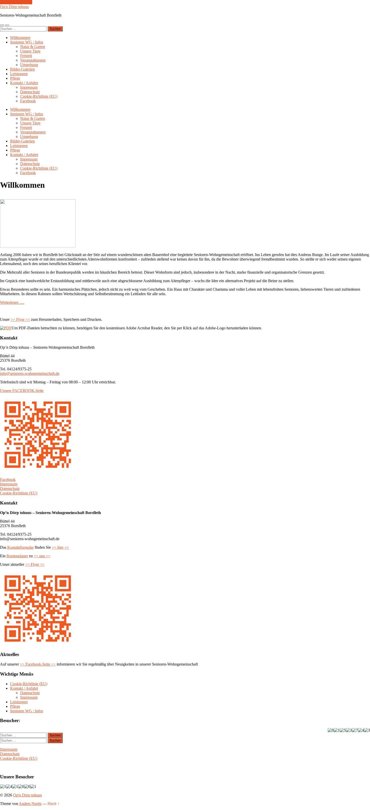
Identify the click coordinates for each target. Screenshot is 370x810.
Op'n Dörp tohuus (14, 7)
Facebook (28, 101)
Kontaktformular (20, 547)
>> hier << (60, 547)
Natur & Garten (32, 46)
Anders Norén (30, 803)
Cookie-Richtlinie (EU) (38, 96)
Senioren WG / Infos (26, 42)
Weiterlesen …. (12, 302)
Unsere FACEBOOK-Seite (22, 390)
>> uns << (42, 556)
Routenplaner (17, 556)
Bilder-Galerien (22, 69)
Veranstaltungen (33, 60)
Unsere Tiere (30, 51)
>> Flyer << (20, 319)
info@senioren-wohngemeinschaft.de (29, 373)
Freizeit (26, 56)
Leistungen (19, 74)
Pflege (15, 78)
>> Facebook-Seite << (38, 664)
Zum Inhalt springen (16, 2)
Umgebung (29, 65)
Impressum (29, 87)
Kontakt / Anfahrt (24, 83)
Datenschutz (30, 92)
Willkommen (20, 37)
